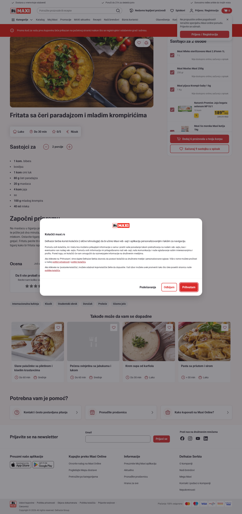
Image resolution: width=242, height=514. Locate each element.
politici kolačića (78, 262)
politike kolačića (52, 270)
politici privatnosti (60, 262)
